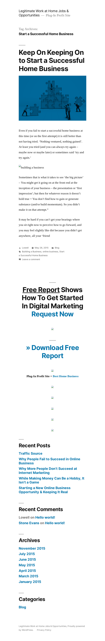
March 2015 (28, 576)
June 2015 (27, 559)
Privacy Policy (44, 630)
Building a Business (31, 251)
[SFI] (52, 387)
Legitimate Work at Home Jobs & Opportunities (42, 626)
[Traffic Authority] (52, 409)
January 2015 (30, 582)
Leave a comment (31, 259)
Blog (57, 247)
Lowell (25, 247)
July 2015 (27, 554)
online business (50, 251)
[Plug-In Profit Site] (52, 371)
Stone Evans (29, 523)
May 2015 (27, 565)
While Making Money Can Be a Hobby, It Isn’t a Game (51, 480)
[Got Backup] (52, 419)
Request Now (52, 314)
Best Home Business (66, 376)
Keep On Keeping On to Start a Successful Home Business (51, 60)
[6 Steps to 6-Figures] (52, 329)
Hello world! (45, 517)
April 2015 (27, 571)
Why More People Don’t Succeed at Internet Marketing (48, 471)
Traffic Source (30, 453)
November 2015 (32, 548)
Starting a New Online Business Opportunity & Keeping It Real (45, 490)
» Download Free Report (52, 351)
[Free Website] (52, 430)
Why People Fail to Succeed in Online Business (49, 461)
